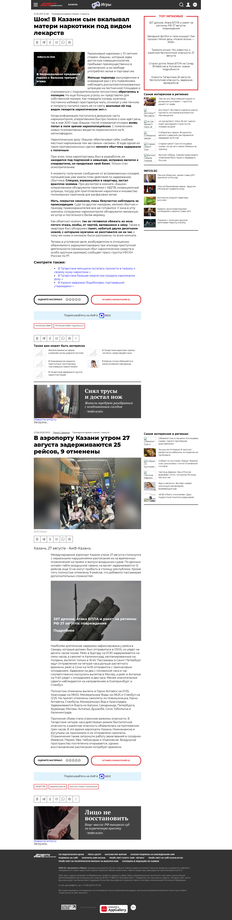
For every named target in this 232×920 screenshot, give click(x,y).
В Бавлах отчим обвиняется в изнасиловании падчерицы (117, 362)
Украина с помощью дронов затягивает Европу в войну (172, 221)
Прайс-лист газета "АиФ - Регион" (127, 858)
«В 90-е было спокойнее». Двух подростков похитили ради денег (176, 495)
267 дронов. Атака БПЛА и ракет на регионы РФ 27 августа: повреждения (171, 25)
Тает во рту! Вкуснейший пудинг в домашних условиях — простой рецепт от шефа (176, 101)
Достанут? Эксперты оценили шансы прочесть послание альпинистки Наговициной (178, 113)
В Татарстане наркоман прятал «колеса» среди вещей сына (118, 351)
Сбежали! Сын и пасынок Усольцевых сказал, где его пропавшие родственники (178, 441)
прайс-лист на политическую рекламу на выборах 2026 (88, 861)
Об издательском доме (71, 854)
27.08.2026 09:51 (42, 432)
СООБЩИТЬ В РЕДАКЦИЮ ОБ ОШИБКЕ (140, 861)
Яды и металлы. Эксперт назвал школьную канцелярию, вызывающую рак (175, 486)
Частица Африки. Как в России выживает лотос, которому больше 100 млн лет (177, 475)
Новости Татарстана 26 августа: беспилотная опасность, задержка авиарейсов (171, 80)
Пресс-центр (94, 854)
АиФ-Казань (40, 531)
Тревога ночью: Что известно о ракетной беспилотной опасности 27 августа (171, 53)
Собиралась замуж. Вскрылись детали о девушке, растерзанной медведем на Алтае (175, 135)
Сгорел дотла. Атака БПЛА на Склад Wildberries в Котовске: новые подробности (171, 66)
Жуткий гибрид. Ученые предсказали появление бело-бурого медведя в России (178, 158)
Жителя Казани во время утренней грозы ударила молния (65, 351)
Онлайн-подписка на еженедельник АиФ (152, 854)
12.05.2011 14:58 (41, 14)
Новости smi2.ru (45, 419)
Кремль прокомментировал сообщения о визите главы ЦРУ (174, 210)
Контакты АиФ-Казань (93, 858)
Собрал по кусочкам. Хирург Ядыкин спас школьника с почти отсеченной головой (178, 463)
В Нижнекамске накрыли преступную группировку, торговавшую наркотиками (62, 364)
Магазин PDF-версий (116, 854)
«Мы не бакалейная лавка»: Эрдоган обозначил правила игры (176, 187)
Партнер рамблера (88, 907)
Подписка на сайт (68, 858)
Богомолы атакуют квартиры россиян (172, 199)
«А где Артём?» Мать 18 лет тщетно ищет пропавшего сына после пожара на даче (176, 124)
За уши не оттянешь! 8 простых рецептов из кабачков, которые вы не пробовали (178, 452)
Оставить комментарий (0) (116, 300)
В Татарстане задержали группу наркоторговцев (65, 373)
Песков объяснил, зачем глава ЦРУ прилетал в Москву (176, 176)
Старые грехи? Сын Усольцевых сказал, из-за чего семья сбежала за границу (177, 146)
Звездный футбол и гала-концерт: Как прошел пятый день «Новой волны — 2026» (171, 39)
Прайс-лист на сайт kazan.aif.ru (165, 858)
